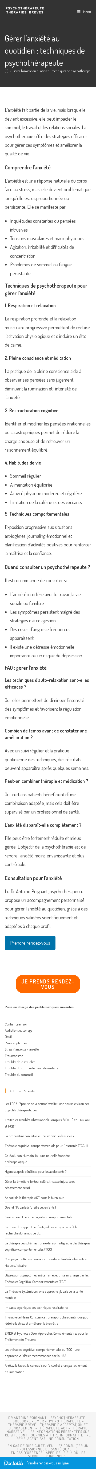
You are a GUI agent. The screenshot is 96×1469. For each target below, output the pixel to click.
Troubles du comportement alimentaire (31, 1068)
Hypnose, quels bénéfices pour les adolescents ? (35, 1171)
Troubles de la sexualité (20, 1062)
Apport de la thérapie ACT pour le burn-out (34, 1197)
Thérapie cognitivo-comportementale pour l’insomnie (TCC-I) (46, 1145)
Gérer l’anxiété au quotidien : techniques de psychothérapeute (54, 71)
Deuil (8, 1036)
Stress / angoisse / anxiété (22, 1049)
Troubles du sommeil (19, 1074)
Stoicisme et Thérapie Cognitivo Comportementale (38, 1217)
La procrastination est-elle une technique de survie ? (39, 1136)
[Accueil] (6, 71)
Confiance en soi (16, 1024)
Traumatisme (14, 1055)
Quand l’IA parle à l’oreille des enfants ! (30, 1207)
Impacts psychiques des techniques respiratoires (36, 1307)
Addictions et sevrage (18, 1030)
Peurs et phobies (16, 1043)
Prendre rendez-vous (30, 943)
